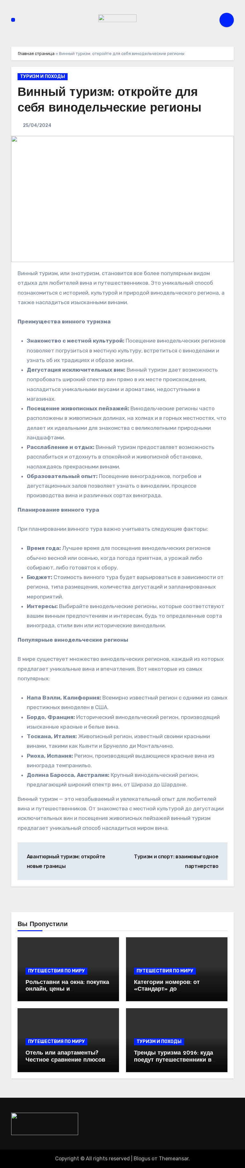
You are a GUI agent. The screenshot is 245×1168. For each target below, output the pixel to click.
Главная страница (36, 53)
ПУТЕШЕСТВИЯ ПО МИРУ (56, 971)
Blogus (142, 1159)
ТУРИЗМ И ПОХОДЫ (42, 76)
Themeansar (174, 1159)
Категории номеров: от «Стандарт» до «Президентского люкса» (170, 989)
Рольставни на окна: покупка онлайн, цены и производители (67, 989)
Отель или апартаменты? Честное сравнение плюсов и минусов (68, 1060)
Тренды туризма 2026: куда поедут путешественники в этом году (173, 1060)
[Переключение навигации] (13, 20)
